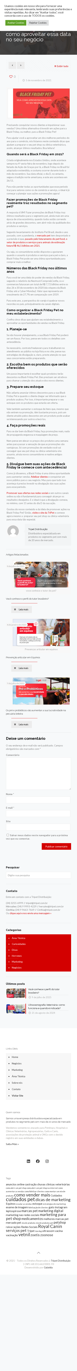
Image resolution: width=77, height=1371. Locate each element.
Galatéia (48, 1267)
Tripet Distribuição (37, 529)
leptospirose (13, 1211)
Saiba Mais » (12, 1144)
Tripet (31, 1230)
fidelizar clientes (39, 476)
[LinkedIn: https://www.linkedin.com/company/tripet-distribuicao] (28, 1161)
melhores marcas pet (56, 1218)
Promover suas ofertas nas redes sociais (28, 493)
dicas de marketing (53, 1199)
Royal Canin (50, 1226)
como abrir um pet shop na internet (42, 1188)
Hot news (17, 955)
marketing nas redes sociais (22, 1215)
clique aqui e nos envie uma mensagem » (30, 913)
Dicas (15, 949)
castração (31, 1184)
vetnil (24, 1234)
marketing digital (50, 1211)
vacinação (12, 1235)
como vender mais (32, 1194)
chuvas (41, 1184)
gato (51, 1207)
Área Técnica (18, 938)
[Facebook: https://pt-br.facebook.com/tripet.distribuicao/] (38, 1161)
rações (17, 1226)
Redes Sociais (29, 1226)
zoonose (46, 1235)
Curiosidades (19, 944)
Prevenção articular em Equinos (23, 657)
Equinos (11, 1203)
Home (15, 1057)
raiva (9, 1226)
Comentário (12, 755)
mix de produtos (28, 1223)
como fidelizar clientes (34, 1191)
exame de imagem (17, 1207)
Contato (16, 1089)
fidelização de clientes (38, 1207)
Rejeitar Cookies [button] (38, 22)
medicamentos (32, 1219)
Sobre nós (17, 1082)
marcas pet (29, 1211)
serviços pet (16, 1230)
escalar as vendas (24, 1204)
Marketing (17, 961)
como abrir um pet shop (16, 1188)
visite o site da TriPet (43, 512)
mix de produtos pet (44, 1223)
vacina (59, 1230)
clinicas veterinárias (58, 1184)
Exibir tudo (62, 66)
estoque (37, 1203)
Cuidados (56, 1195)
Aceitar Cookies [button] (16, 22)
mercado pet (43, 235)
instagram (61, 1207)
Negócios (16, 967)
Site (8, 821)
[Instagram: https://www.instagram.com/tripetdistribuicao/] (47, 1161)
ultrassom (48, 1230)
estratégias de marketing (54, 1204)
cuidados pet (20, 1199)
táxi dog (38, 1231)
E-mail (10, 807)
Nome (10, 794)
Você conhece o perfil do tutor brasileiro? (27, 598)
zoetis (35, 1235)
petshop (60, 1222)
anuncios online (15, 1184)
